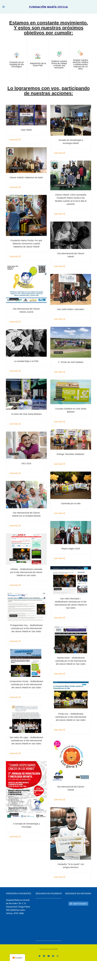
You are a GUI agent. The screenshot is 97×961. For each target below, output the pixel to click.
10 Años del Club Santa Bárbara (26, 414)
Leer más (14, 139)
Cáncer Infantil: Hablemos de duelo (26, 177)
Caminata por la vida (70, 503)
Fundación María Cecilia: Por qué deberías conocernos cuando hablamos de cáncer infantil (26, 243)
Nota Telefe (26, 130)
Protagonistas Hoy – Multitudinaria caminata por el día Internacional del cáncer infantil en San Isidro (26, 628)
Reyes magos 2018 (71, 548)
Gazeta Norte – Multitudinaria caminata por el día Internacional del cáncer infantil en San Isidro (70, 661)
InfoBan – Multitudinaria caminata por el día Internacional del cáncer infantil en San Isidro (26, 572)
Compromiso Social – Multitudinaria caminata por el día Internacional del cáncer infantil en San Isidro (26, 684)
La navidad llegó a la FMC (26, 361)
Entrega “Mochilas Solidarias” (71, 454)
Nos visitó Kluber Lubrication (70, 309)
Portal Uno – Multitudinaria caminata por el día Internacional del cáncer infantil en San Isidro (70, 717)
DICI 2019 (26, 463)
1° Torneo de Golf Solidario (70, 362)
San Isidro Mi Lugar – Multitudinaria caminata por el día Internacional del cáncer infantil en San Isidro (26, 740)
